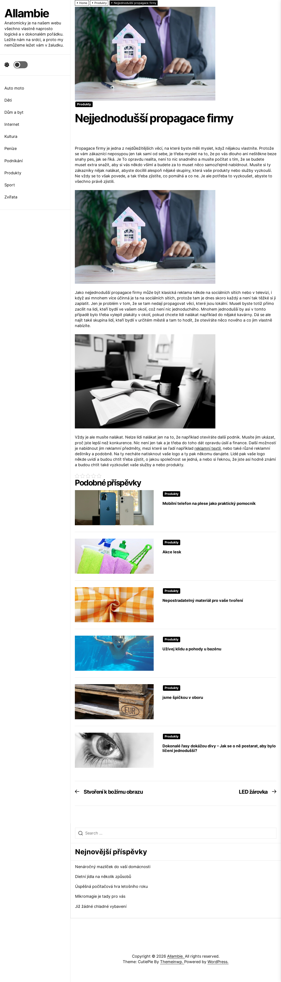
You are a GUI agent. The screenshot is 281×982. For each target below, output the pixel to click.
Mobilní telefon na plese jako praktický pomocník (209, 503)
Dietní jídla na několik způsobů (103, 876)
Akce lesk (171, 552)
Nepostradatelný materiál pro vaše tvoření (202, 600)
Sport (9, 185)
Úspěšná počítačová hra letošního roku (111, 886)
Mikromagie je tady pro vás (100, 896)
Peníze (10, 148)
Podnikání (13, 160)
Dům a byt (13, 112)
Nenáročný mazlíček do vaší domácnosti (112, 866)
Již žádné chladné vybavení (100, 906)
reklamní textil (208, 448)
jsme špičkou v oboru (182, 697)
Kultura (10, 136)
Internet (11, 124)
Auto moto (14, 88)
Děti (8, 100)
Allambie (26, 13)
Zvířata (10, 197)
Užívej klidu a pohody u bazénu (191, 649)
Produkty (12, 173)
